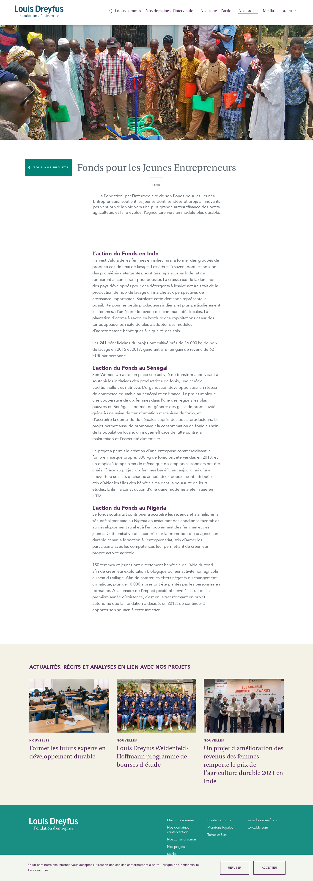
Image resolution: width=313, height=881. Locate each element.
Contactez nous (219, 820)
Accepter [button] (269, 867)
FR (290, 11)
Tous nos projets (50, 167)
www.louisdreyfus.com (264, 820)
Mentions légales (220, 827)
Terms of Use (217, 834)
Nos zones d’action (217, 10)
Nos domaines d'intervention (171, 10)
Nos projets (248, 10)
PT (296, 11)
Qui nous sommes (125, 10)
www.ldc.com (258, 827)
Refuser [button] (234, 867)
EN (284, 11)
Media (268, 10)
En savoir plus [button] (38, 870)
